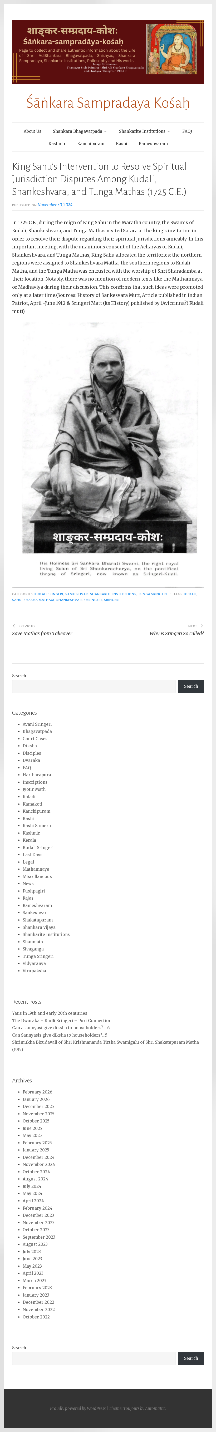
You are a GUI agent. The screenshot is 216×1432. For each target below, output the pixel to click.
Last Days (32, 854)
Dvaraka (31, 760)
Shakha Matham (39, 600)
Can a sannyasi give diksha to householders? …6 (61, 1027)
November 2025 (39, 1113)
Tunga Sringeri (152, 594)
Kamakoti (32, 804)
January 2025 (36, 1150)
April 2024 (33, 1200)
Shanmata (33, 941)
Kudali (190, 594)
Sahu (17, 600)
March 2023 (34, 1280)
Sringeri (112, 600)
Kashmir (57, 143)
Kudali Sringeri (49, 594)
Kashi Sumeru (37, 825)
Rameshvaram (153, 143)
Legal (28, 862)
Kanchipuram (90, 143)
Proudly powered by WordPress (78, 1408)
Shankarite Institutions (142, 131)
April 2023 (33, 1273)
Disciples (32, 753)
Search (19, 675)
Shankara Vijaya (39, 927)
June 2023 (32, 1258)
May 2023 (32, 1266)
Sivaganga (33, 949)
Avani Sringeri (37, 724)
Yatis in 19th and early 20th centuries (49, 1013)
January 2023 (36, 1295)
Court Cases (35, 738)
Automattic (155, 1408)
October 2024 (36, 1171)
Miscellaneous (37, 876)
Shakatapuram (38, 920)
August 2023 (35, 1244)
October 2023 (36, 1229)
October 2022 (36, 1317)
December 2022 (38, 1302)
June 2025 (32, 1128)
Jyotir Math (34, 789)
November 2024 (39, 1164)
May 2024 (32, 1193)
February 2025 (37, 1142)
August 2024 (35, 1178)
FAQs (187, 131)
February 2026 (37, 1092)
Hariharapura (37, 774)
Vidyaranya (34, 963)
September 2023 (39, 1237)
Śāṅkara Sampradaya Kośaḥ (108, 103)
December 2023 (38, 1215)
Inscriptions (35, 782)
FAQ (27, 767)
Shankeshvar (69, 600)
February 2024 (37, 1208)
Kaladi (29, 796)
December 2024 (39, 1157)
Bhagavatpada (37, 731)
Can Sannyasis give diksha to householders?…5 (59, 1035)
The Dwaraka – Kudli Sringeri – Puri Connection (61, 1020)
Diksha (30, 745)
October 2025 (36, 1121)
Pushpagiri (34, 891)
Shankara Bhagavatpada (77, 131)
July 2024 (32, 1186)
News (28, 883)
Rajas (28, 898)
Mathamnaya (36, 869)
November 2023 (39, 1222)
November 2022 (39, 1309)
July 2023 (32, 1251)
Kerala (29, 840)
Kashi (121, 143)
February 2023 (37, 1287)
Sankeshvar (76, 594)
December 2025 (38, 1106)
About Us (32, 131)
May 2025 (32, 1135)
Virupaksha (34, 970)
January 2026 (36, 1099)
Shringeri (93, 600)
